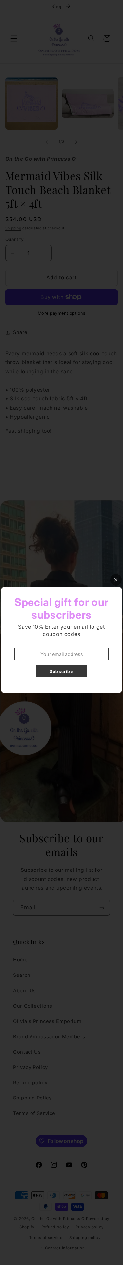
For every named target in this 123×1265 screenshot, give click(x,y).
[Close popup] (116, 580)
